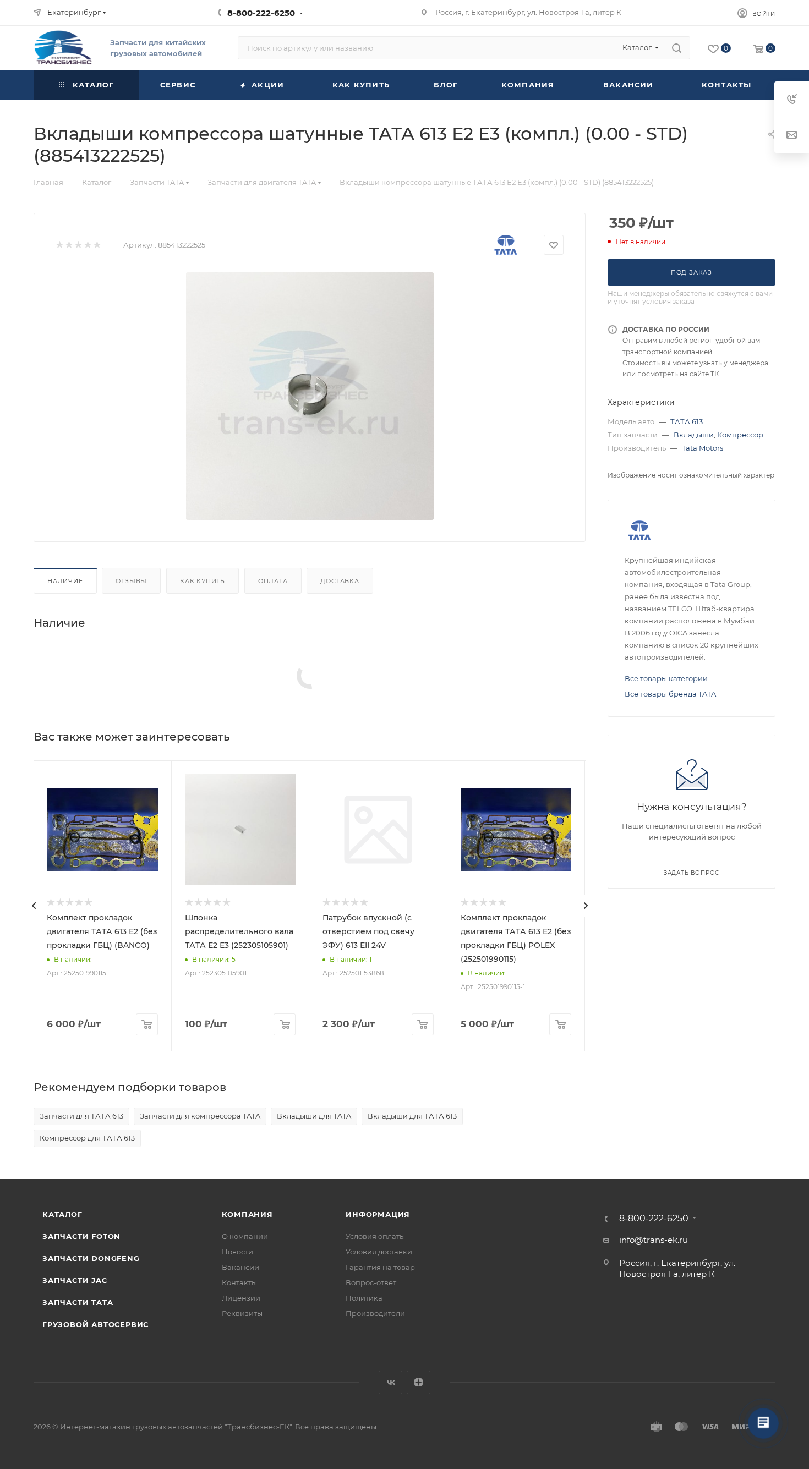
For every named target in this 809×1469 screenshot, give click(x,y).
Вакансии (240, 1267)
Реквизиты (242, 1313)
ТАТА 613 (686, 421)
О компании (245, 1236)
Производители (375, 1313)
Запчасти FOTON (81, 1236)
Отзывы (131, 581)
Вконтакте (390, 1382)
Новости (237, 1251)
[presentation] (34, 906)
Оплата (273, 581)
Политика (364, 1297)
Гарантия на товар (380, 1267)
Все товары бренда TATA (670, 693)
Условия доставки (379, 1251)
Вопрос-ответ (371, 1282)
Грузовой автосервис (95, 1324)
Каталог (62, 1214)
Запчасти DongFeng (91, 1258)
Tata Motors (702, 447)
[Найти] (676, 47)
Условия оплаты (375, 1236)
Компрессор (740, 434)
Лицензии (241, 1297)
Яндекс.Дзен (418, 1382)
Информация (378, 1214)
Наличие (65, 581)
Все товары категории (666, 678)
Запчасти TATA (77, 1302)
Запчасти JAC (75, 1280)
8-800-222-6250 (261, 13)
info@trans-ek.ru (653, 1240)
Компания (247, 1214)
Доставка (339, 581)
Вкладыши (694, 434)
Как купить (202, 581)
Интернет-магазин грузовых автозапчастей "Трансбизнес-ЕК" (176, 1426)
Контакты (239, 1282)
